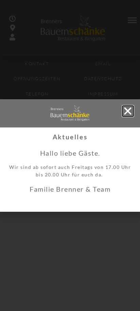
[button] (128, 111)
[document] (70, 155)
